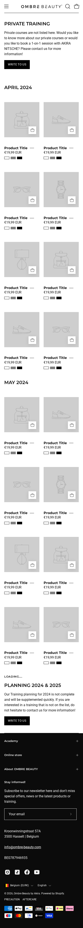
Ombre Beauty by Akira (27, 893)
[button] (67, 6)
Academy (11, 741)
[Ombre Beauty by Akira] (41, 6)
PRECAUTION (12, 899)
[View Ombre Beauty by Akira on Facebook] (27, 872)
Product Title (15, 148)
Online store (13, 755)
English (42, 885)
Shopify (59, 893)
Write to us (17, 64)
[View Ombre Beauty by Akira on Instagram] (7, 872)
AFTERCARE (30, 899)
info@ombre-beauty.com (22, 847)
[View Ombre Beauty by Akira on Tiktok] (17, 872)
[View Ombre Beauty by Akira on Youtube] (37, 872)
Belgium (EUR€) (19, 885)
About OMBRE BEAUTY (21, 769)
